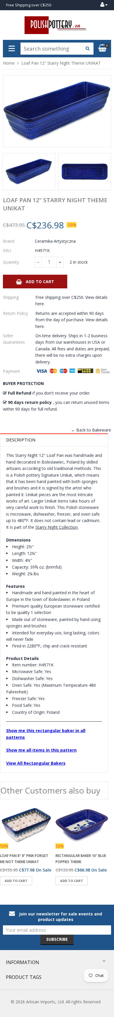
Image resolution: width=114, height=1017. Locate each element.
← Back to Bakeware (91, 430)
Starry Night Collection (56, 527)
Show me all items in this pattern (41, 750)
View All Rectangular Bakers (35, 763)
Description (20, 440)
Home (9, 63)
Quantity (11, 262)
